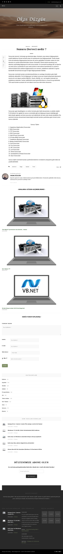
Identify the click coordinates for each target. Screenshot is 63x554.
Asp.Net (4, 382)
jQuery (4, 411)
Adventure (14, 166)
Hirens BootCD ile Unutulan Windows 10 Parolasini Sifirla (25, 449)
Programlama (5, 392)
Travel (33, 166)
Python (4, 379)
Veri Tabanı (5, 401)
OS (3, 395)
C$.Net (4, 389)
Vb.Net (4, 385)
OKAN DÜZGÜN (15, 175)
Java (3, 404)
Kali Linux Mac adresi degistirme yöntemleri (21, 443)
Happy (21, 166)
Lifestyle (27, 166)
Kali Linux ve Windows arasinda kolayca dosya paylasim (24, 436)
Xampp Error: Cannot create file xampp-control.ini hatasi (25, 424)
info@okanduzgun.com (56, 2)
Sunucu (4, 408)
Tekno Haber (5, 398)
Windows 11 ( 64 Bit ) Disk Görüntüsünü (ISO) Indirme (23, 430)
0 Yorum (16, 516)
